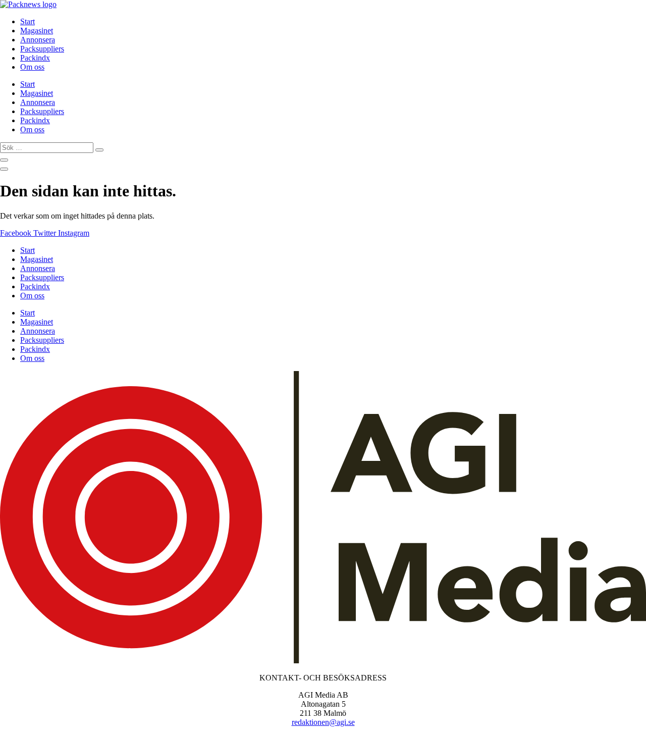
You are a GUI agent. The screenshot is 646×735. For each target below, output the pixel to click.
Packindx (35, 58)
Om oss (32, 67)
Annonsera (37, 39)
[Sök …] (4, 160)
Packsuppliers (42, 48)
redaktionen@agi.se (323, 722)
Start (27, 21)
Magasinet (36, 30)
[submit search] (99, 149)
